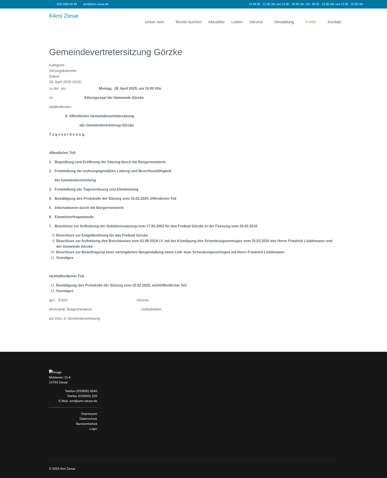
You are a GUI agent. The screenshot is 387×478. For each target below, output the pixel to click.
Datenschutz (88, 418)
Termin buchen (188, 22)
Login (93, 428)
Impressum (89, 413)
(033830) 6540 (86, 391)
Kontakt (334, 22)
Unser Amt (154, 22)
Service (256, 22)
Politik (310, 22)
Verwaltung (284, 22)
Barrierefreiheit (86, 424)
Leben (237, 22)
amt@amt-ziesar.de (95, 4)
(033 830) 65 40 (67, 4)
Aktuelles (216, 22)
